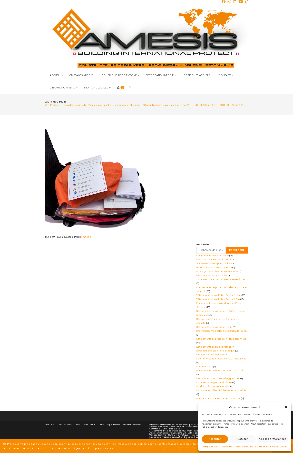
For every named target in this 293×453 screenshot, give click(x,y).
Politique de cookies (211, 446)
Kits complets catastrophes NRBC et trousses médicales (175, 426)
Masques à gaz (197, 435)
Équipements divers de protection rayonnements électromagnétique (182, 430)
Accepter (215, 438)
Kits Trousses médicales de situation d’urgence (171, 437)
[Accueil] (46, 105)
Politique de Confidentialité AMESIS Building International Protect (254, 446)
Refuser (242, 438)
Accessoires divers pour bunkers (164, 439)
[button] (286, 407)
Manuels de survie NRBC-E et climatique (168, 435)
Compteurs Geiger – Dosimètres (164, 428)
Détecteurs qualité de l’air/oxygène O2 (167, 432)
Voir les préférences (272, 438)
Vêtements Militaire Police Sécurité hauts (168, 424)
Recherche (202, 244)
